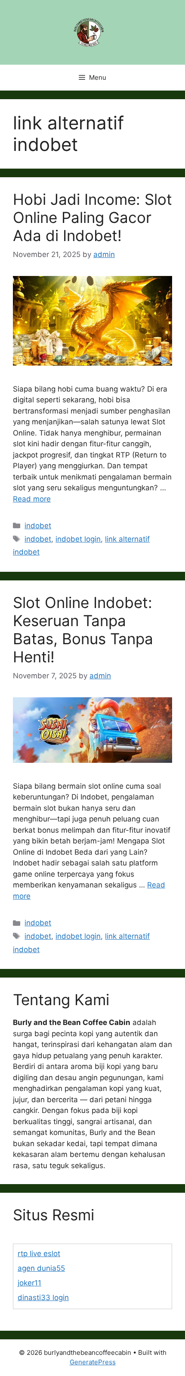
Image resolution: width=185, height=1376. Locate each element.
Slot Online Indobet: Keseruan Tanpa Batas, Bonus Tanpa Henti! (83, 629)
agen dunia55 (41, 1268)
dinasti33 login (43, 1297)
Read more (32, 499)
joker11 (29, 1283)
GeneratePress (93, 1362)
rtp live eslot (39, 1253)
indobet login (78, 539)
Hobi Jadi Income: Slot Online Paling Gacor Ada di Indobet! (92, 217)
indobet (38, 525)
